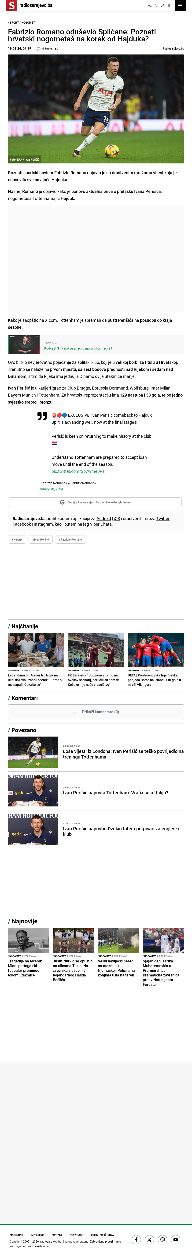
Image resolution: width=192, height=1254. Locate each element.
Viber (95, 524)
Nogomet (28, 22)
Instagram (43, 524)
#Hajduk (17, 539)
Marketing (16, 1234)
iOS (117, 518)
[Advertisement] (96, 259)
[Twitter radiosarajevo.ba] (149, 1239)
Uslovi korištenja (102, 1234)
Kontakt (57, 1234)
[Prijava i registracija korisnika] (163, 5)
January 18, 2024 (50, 489)
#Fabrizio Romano (70, 539)
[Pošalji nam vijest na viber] (162, 1239)
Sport (14, 22)
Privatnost (77, 1234)
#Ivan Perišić (41, 539)
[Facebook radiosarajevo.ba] (136, 1239)
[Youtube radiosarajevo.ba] (175, 1239)
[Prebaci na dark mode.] (150, 5)
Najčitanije (24, 626)
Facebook (22, 524)
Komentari (24, 698)
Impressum (37, 1234)
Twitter (163, 518)
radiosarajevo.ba (51, 1241)
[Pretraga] (156, 5)
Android (103, 518)
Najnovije (24, 921)
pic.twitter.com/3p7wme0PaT (79, 471)
